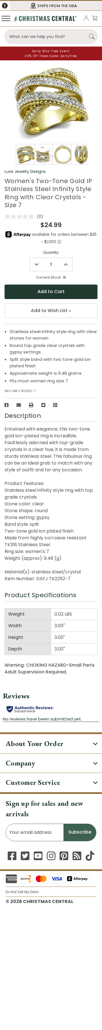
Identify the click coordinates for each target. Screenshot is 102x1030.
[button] (5, 6)
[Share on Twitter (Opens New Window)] (43, 405)
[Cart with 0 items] (94, 18)
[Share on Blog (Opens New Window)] (77, 856)
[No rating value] (21, 216)
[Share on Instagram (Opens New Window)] (51, 856)
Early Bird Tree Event (51, 51)
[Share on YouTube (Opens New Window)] (38, 856)
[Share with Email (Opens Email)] (18, 405)
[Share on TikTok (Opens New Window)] (90, 856)
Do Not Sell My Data (22, 891)
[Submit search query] (91, 36)
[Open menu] (5, 18)
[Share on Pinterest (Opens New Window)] (55, 405)
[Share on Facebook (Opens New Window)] (6, 405)
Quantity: (51, 252)
